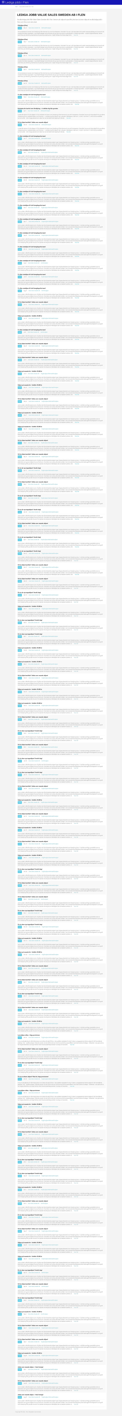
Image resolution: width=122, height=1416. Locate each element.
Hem (16, 6)
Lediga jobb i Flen (17, 2)
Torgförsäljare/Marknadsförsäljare (49, 152)
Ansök (19, 28)
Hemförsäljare (44, 263)
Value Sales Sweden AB (34, 28)
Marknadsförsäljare (46, 28)
